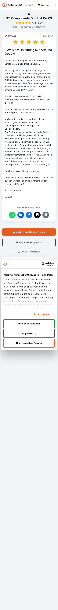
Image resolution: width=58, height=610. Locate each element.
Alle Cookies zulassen (29, 323)
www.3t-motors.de (30, 251)
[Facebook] (29, 215)
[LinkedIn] (20, 215)
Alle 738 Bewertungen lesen (29, 231)
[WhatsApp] (12, 215)
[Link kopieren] (45, 215)
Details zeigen (41, 314)
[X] (37, 215)
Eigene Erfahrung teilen (29, 242)
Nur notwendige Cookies (29, 343)
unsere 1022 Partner (23, 279)
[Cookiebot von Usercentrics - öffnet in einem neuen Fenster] (42, 264)
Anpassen (27, 333)
